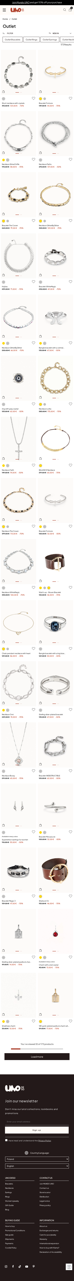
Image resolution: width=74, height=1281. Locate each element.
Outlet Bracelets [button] (12, 39)
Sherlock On (44, 901)
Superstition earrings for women (15, 840)
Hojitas (5, 286)
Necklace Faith (8, 470)
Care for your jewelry (48, 1235)
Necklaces (9, 1188)
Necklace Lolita (45, 409)
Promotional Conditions (15, 1230)
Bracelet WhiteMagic (47, 286)
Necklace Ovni (8, 714)
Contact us (44, 1188)
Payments (9, 1243)
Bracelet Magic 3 (8, 901)
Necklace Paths (45, 164)
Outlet (14, 19)
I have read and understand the (29, 1141)
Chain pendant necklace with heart (16, 653)
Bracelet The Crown (10, 225)
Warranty (43, 1239)
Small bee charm (8, 1026)
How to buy (10, 1226)
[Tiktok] (20, 1266)
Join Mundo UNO (21, 2)
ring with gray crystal (10, 409)
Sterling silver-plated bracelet (51, 714)
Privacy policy (45, 1205)
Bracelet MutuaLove (47, 837)
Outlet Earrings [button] (50, 39)
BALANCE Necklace (47, 470)
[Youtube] (27, 1266)
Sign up (37, 1130)
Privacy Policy (44, 1141)
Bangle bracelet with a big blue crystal (51, 653)
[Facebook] (13, 1266)
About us (43, 1226)
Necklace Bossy (8, 776)
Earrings (8, 1192)
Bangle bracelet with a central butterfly (51, 348)
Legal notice (45, 1201)
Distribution (44, 1197)
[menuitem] (7, 20)
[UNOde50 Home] (17, 10)
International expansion (49, 1243)
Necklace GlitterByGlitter (49, 225)
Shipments (9, 1239)
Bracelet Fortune (46, 103)
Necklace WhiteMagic (11, 592)
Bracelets (9, 1184)
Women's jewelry (12, 1201)
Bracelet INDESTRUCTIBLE (49, 776)
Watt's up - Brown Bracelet (50, 592)
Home (5, 19)
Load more (37, 1056)
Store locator (45, 1192)
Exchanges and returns (49, 1230)
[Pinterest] (33, 1266)
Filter (10, 33)
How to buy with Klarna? (49, 1248)
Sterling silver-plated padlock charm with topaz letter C (16, 962)
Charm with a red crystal (48, 965)
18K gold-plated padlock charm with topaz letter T (54, 1026)
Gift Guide (9, 1205)
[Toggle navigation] (4, 10)
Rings (7, 1197)
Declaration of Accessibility (51, 1252)
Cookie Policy (10, 1248)
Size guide (9, 1235)
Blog (7, 1210)
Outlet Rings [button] (31, 39)
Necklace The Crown (10, 531)
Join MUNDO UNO (47, 1184)
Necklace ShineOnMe (10, 164)
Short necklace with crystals (13, 103)
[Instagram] (6, 1266)
